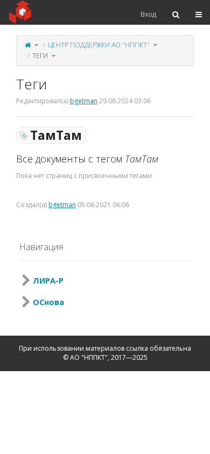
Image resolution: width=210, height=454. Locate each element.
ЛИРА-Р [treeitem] (48, 280)
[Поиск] (175, 14)
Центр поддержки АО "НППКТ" (99, 44)
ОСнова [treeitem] (48, 301)
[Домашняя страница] (28, 44)
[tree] (105, 291)
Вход (148, 14)
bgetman (83, 100)
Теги (40, 55)
